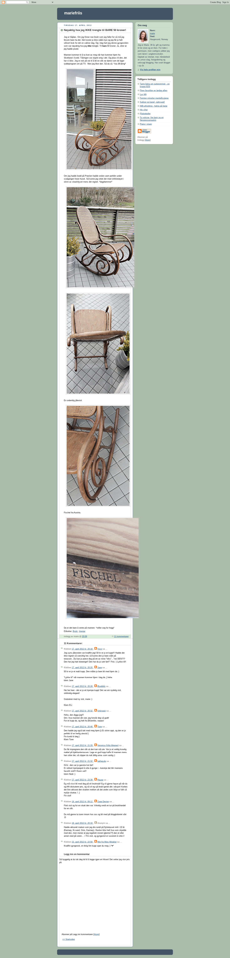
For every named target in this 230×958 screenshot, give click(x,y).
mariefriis (73, 13)
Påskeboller (145, 114)
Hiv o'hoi (144, 110)
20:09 (84, 636)
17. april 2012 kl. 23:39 (82, 780)
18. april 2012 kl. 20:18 (82, 823)
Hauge (100, 780)
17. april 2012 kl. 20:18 (82, 649)
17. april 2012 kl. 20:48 (82, 727)
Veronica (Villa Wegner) (108, 745)
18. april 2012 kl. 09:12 (82, 802)
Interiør (82, 631)
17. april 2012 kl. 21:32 (82, 761)
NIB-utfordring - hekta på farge (153, 106)
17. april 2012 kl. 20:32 (82, 711)
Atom (96, 934)
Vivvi (99, 649)
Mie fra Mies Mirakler (107, 842)
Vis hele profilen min (150, 70)
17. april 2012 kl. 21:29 (82, 745)
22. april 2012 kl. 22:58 (82, 842)
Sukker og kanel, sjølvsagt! (152, 102)
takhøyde (101, 761)
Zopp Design (103, 802)
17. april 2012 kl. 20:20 (82, 668)
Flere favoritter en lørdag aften (153, 90)
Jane (99, 668)
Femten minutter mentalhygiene (154, 98)
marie (152, 33)
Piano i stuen (146, 124)
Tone (99, 727)
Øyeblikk (101, 686)
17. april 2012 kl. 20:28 (82, 686)
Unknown (101, 711)
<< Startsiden (68, 939)
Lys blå (143, 94)
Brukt (75, 631)
